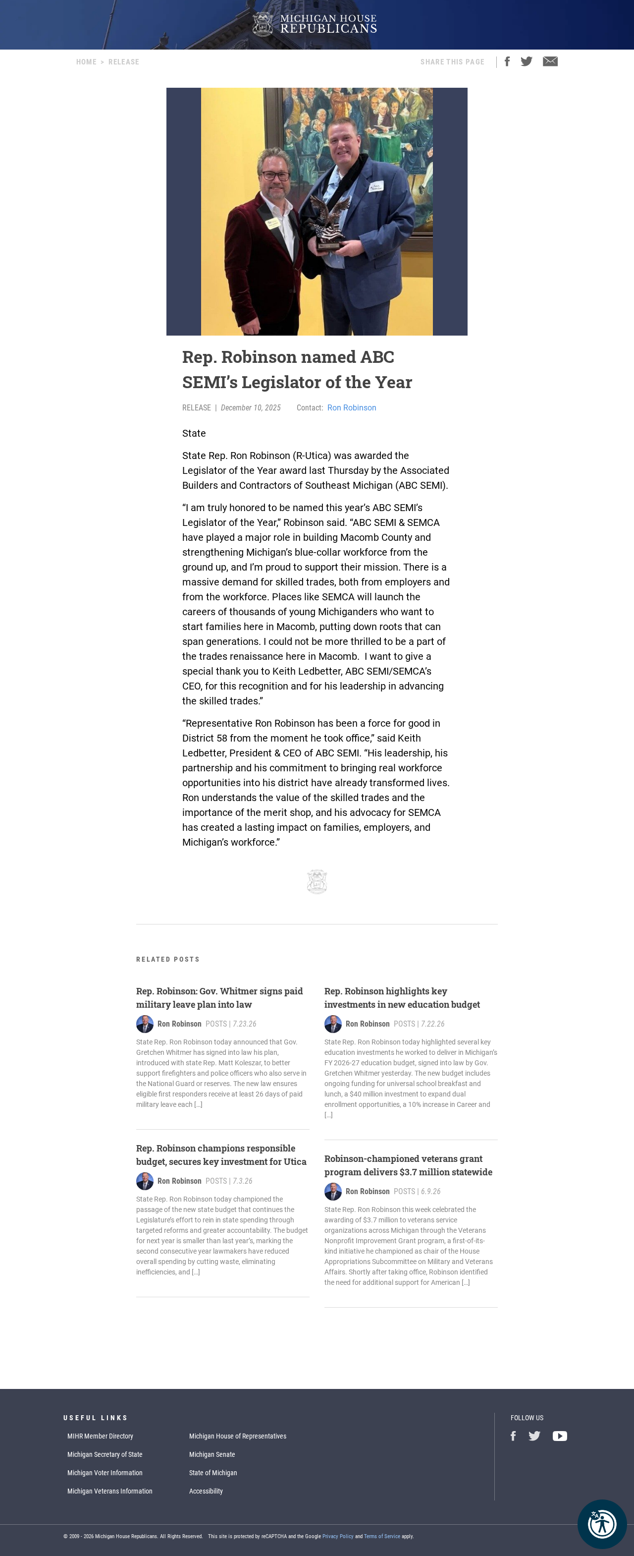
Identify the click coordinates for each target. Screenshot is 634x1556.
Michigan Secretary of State (105, 1454)
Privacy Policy (338, 1536)
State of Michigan (213, 1473)
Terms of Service (382, 1536)
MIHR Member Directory (100, 1436)
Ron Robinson (351, 407)
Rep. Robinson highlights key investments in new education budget (402, 997)
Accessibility (206, 1491)
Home (86, 62)
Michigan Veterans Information (110, 1491)
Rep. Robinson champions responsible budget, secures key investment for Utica (221, 1154)
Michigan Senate (212, 1454)
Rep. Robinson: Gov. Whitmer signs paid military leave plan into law (219, 997)
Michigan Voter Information (105, 1473)
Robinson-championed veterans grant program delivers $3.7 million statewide (408, 1165)
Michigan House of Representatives (237, 1436)
